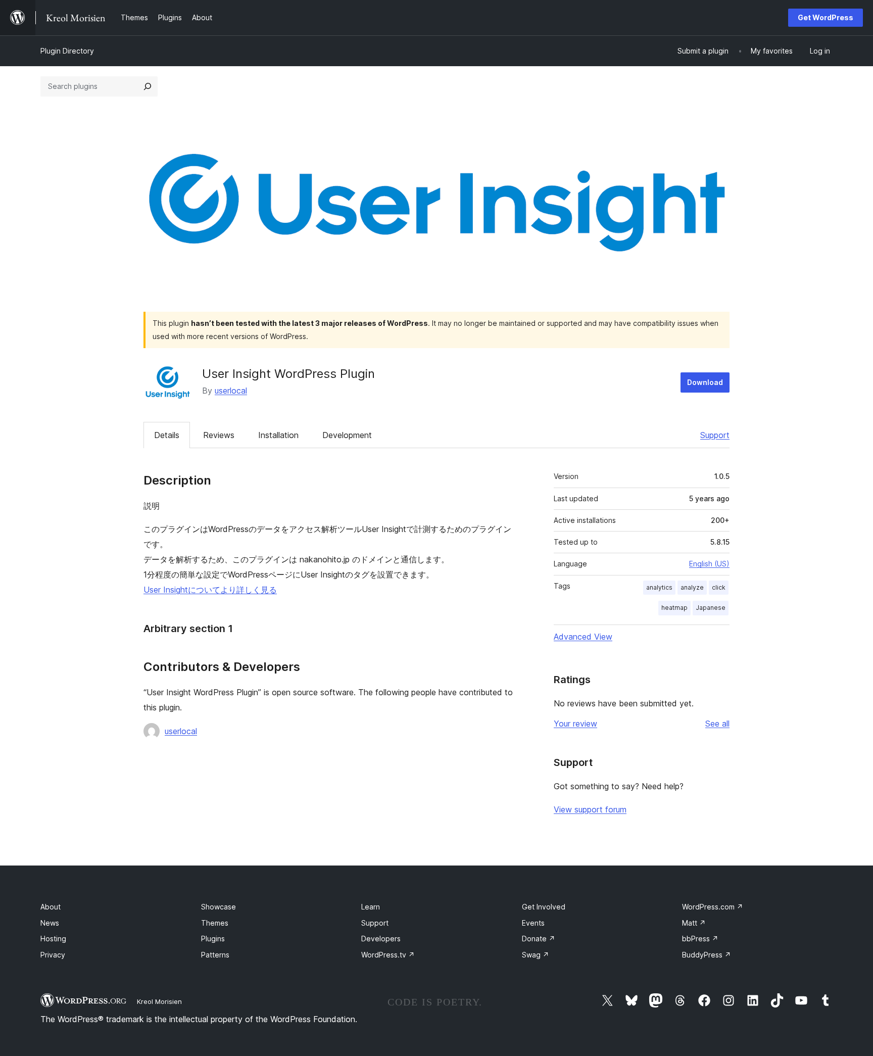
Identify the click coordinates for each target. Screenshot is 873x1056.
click (718, 587)
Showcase (218, 906)
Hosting (53, 938)
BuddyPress (706, 954)
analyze (692, 587)
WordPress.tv (388, 954)
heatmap (674, 607)
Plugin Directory (67, 50)
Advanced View (583, 637)
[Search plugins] (147, 86)
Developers (381, 938)
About (50, 906)
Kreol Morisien (159, 1001)
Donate (538, 938)
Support (715, 435)
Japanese (710, 607)
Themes (214, 923)
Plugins (213, 938)
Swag (535, 954)
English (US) (709, 563)
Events (533, 923)
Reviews (218, 435)
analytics (659, 587)
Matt (694, 923)
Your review (575, 723)
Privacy (52, 954)
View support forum (590, 809)
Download (705, 382)
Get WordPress (825, 17)
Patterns (215, 954)
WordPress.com (712, 906)
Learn (370, 906)
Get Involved (543, 906)
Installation (278, 435)
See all (717, 723)
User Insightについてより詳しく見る (210, 590)
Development (347, 435)
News (49, 923)
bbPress (700, 938)
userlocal (231, 391)
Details (166, 435)
